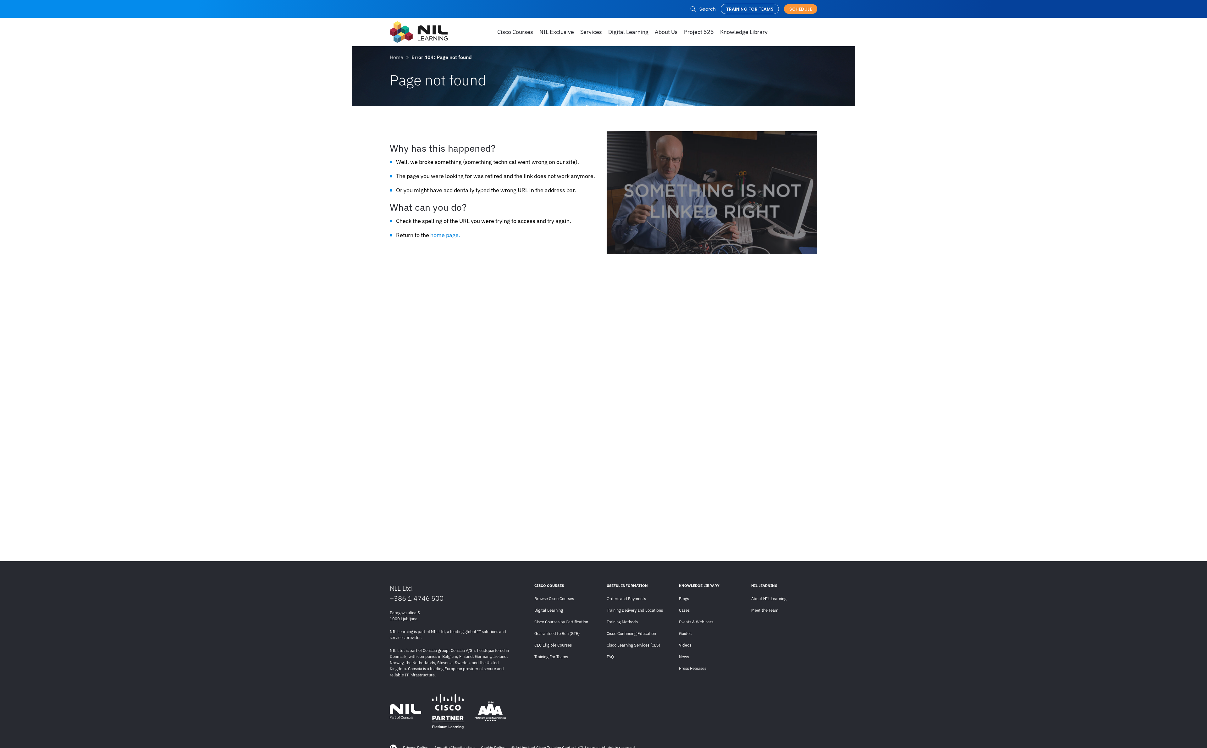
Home (396, 57)
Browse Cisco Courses (554, 598)
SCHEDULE (800, 9)
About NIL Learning (768, 598)
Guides (685, 633)
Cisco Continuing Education (631, 633)
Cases (684, 610)
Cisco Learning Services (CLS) (633, 645)
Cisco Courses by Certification (561, 622)
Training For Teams (551, 656)
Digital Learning (548, 610)
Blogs (684, 598)
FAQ (610, 656)
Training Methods (622, 622)
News (684, 656)
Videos (685, 645)
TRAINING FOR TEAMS (750, 9)
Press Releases (692, 668)
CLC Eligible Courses (553, 645)
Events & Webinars (696, 622)
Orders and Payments (626, 598)
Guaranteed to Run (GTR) (557, 633)
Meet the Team (764, 610)
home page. (445, 235)
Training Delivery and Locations (635, 610)
